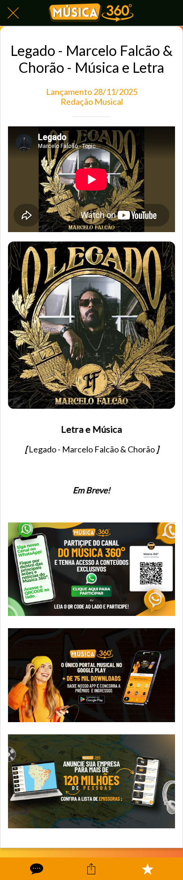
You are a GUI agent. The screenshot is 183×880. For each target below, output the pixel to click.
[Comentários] (35, 868)
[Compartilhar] (91, 868)
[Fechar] (13, 13)
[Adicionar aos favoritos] (147, 868)
